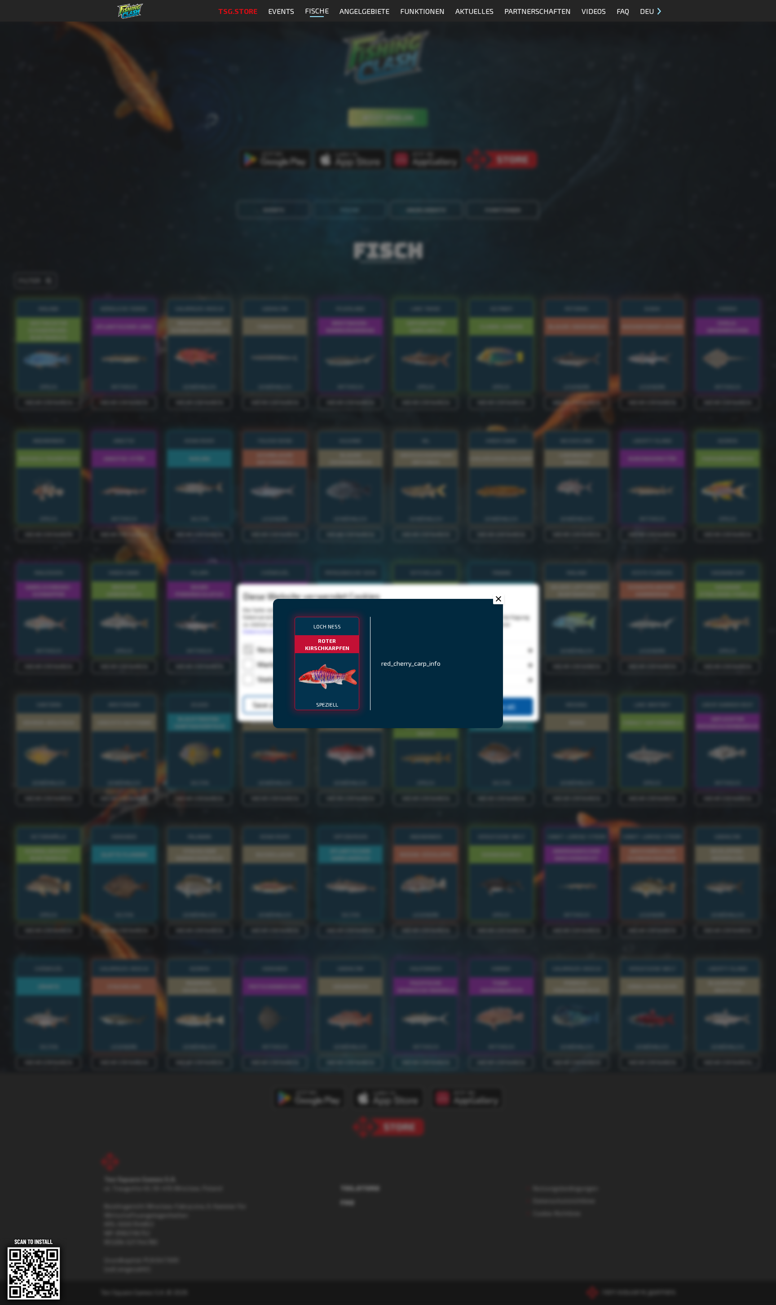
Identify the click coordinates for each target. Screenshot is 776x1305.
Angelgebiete (364, 11)
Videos (594, 11)
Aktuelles (474, 11)
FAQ (623, 11)
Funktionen (422, 11)
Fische (317, 10)
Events (281, 11)
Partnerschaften (537, 11)
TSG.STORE (237, 11)
